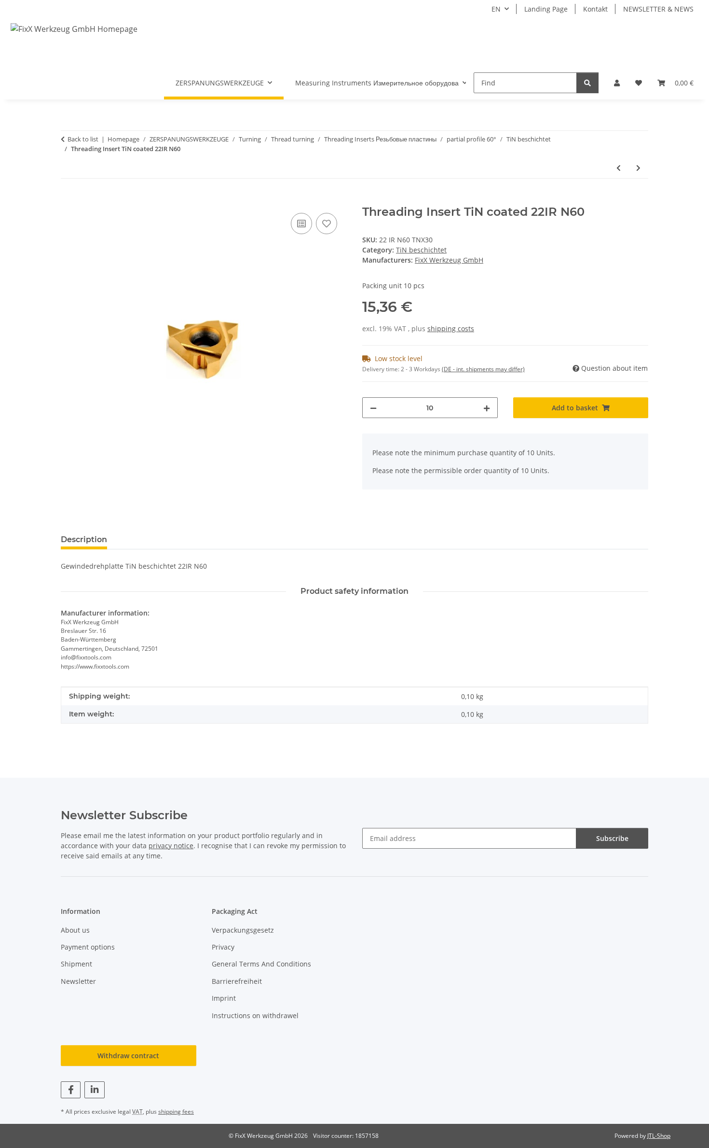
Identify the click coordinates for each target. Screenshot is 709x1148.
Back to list (83, 139)
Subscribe (612, 838)
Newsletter (78, 981)
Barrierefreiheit (237, 981)
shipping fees (176, 1111)
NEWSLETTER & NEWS (658, 9)
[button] (616, 82)
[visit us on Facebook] (71, 1089)
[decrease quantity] (373, 408)
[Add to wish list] (326, 223)
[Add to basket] (68, 200)
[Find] (587, 82)
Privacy (223, 947)
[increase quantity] (486, 408)
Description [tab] (84, 539)
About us (75, 930)
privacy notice (171, 845)
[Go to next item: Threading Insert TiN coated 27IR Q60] (638, 167)
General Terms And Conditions (261, 963)
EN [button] (496, 9)
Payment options (88, 947)
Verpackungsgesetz (243, 930)
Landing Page (546, 9)
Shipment (76, 963)
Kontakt (595, 9)
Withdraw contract (128, 1055)
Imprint (224, 998)
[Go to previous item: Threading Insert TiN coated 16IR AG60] (618, 167)
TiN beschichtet (421, 249)
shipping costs (450, 328)
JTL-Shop (658, 1136)
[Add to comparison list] (301, 223)
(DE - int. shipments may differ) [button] (483, 369)
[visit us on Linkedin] (94, 1089)
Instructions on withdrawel (255, 1015)
